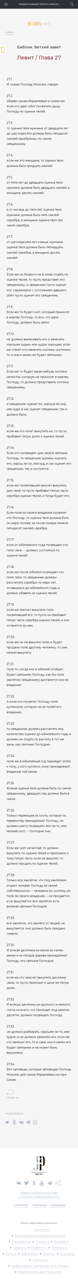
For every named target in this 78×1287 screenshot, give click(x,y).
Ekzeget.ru (61, 1241)
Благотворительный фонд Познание (40, 1235)
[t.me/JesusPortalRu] (49, 1183)
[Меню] (6, 4)
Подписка (58, 1205)
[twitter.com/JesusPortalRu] (26, 1183)
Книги (9, 32)
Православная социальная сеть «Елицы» (40, 1265)
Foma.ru (11, 1253)
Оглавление (3, 50)
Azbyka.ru (19, 1247)
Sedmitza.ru (60, 1247)
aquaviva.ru (40, 1259)
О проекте (21, 1205)
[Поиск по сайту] (72, 4)
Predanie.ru (39, 1247)
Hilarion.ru (42, 1229)
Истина (35, 24)
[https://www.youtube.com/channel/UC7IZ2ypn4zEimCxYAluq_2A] (41, 1183)
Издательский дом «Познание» (40, 1271)
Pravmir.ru (43, 1241)
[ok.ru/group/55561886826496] (34, 1183)
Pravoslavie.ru (21, 1241)
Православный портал (39, 4)
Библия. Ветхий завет (39, 47)
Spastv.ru (49, 1253)
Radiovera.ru (29, 1253)
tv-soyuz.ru (67, 1253)
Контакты (40, 1205)
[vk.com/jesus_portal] (18, 1183)
